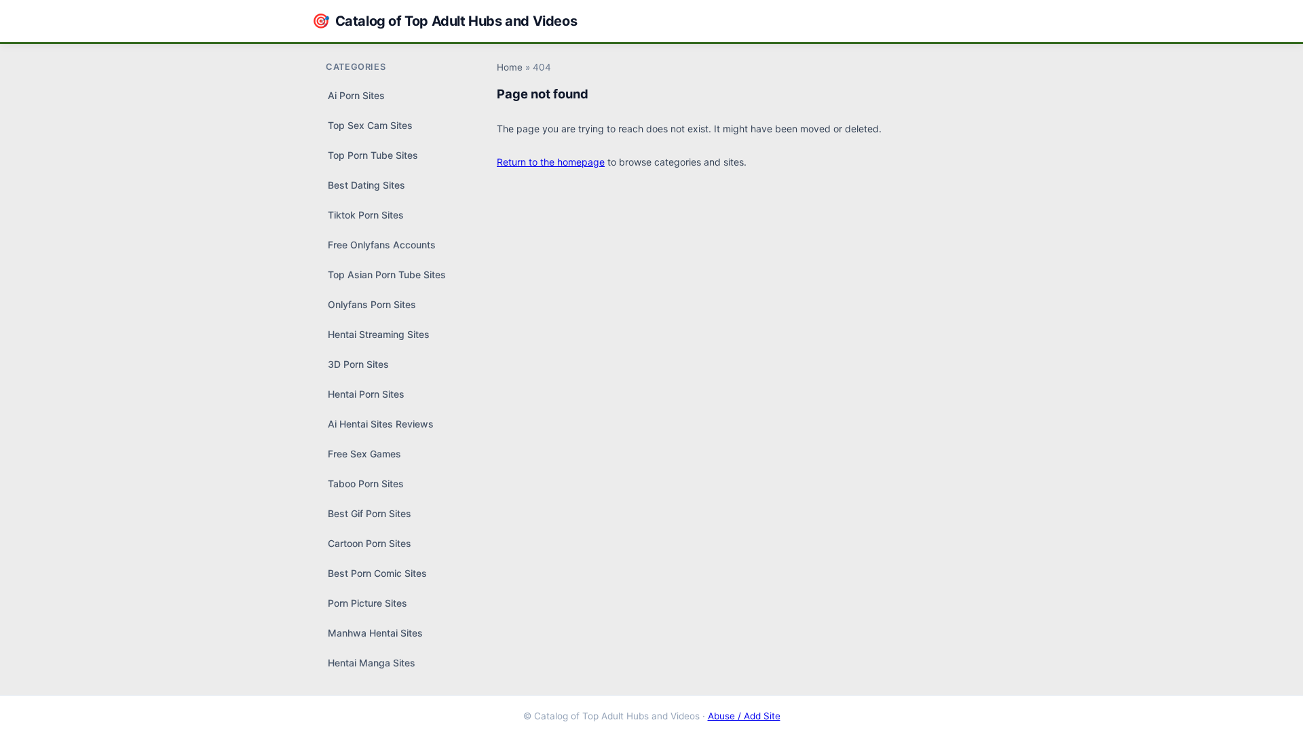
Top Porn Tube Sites (373, 155)
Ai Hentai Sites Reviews (381, 424)
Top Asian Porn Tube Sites (387, 274)
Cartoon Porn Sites (369, 543)
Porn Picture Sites (367, 603)
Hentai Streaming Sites (379, 334)
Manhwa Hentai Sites (375, 633)
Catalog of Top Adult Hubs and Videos (444, 20)
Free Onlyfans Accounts (382, 244)
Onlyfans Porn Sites (372, 304)
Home (510, 67)
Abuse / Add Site (744, 716)
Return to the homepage (551, 162)
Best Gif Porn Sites (369, 513)
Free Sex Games (364, 453)
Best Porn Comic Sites (377, 573)
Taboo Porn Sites (366, 483)
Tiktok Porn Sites (366, 215)
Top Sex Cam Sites (370, 125)
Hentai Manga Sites (371, 662)
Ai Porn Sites (356, 95)
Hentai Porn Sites (366, 394)
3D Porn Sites (358, 364)
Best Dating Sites (366, 185)
